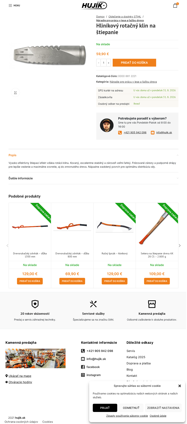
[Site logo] (93, 5)
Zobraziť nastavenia (163, 408)
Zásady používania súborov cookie (127, 415)
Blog (130, 369)
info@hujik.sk (164, 132)
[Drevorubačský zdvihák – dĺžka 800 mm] (72, 226)
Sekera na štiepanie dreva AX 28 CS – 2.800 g (157, 255)
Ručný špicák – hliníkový (115, 253)
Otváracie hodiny (20, 382)
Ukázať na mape (20, 376)
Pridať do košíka (134, 62)
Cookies (47, 421)
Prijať (105, 408)
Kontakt (132, 375)
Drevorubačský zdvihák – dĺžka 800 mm (72, 255)
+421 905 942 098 (135, 132)
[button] (180, 386)
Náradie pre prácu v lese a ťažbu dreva (120, 20)
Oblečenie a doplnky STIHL (124, 16)
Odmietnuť (131, 408)
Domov (100, 16)
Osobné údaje (158, 415)
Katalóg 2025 (136, 357)
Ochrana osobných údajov (21, 421)
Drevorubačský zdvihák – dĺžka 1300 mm (30, 255)
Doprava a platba (139, 363)
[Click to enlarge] (15, 92)
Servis (131, 351)
